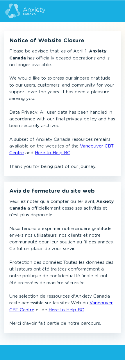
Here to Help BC (52, 153)
